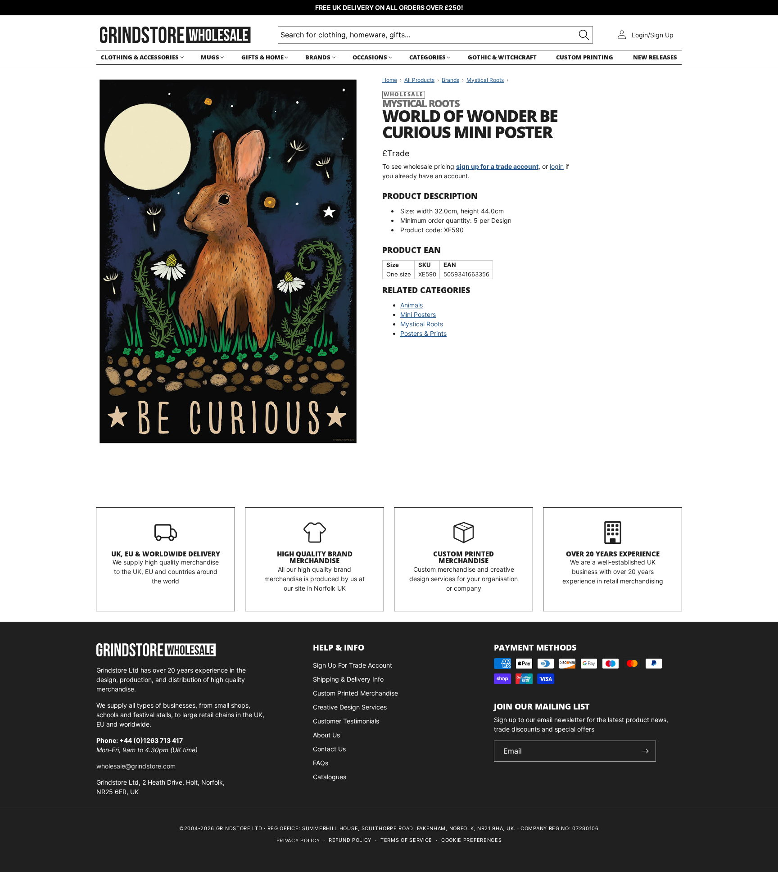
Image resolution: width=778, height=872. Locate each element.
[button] (140, 57)
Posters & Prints (423, 333)
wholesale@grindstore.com (136, 766)
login (557, 166)
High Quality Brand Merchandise (315, 557)
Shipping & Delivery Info (348, 679)
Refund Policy (350, 840)
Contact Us (329, 749)
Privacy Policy (298, 840)
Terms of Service (406, 840)
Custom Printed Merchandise (463, 557)
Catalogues (329, 777)
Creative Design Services (350, 707)
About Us (326, 735)
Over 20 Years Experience (613, 553)
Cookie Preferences (471, 840)
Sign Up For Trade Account (352, 665)
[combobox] (435, 35)
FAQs (320, 763)
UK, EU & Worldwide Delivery (165, 553)
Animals (411, 305)
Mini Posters (418, 314)
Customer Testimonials (346, 721)
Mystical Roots (421, 324)
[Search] (584, 35)
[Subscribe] (646, 751)
